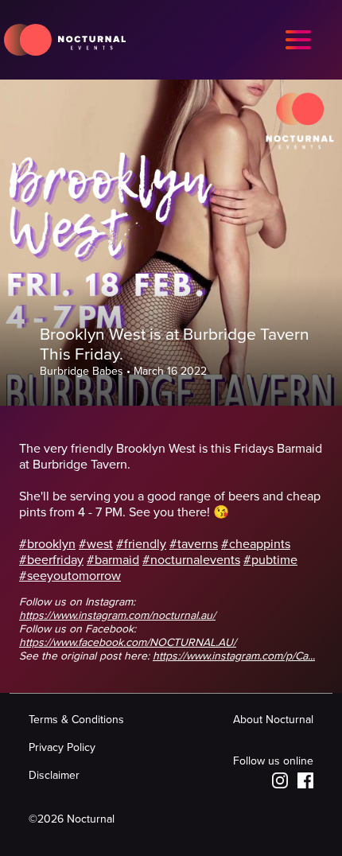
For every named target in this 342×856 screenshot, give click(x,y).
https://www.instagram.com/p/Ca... (234, 656)
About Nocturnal (273, 719)
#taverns (193, 544)
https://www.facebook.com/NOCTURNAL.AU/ (127, 642)
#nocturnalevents (191, 560)
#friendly (141, 544)
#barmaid (113, 560)
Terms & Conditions (76, 719)
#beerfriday (51, 560)
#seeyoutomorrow (70, 576)
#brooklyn (47, 544)
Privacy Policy (62, 747)
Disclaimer (54, 775)
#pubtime (270, 560)
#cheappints (255, 544)
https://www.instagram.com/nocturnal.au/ (117, 615)
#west (96, 544)
